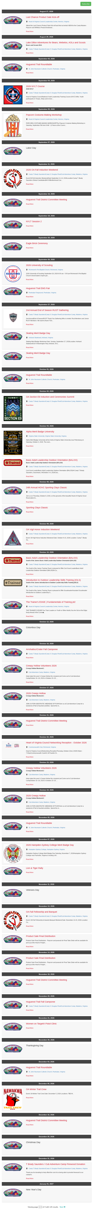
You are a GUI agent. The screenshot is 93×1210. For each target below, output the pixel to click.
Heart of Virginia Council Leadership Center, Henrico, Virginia (49, 21)
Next (62, 1207)
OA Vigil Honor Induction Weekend (43, 529)
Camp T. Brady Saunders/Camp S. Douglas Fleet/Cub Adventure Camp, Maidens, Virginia (58, 49)
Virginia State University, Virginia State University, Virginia (47, 436)
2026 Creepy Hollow (36, 693)
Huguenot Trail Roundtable (39, 64)
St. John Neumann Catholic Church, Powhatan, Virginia (47, 69)
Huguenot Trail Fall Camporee (40, 1002)
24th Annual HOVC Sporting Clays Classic (46, 487)
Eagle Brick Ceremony (37, 243)
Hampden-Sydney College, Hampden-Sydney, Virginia (47, 849)
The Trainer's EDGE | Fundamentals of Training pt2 (50, 602)
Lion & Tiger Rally (34, 868)
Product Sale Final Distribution (40, 936)
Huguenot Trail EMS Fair (38, 288)
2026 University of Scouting (39, 265)
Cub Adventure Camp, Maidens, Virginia (42, 672)
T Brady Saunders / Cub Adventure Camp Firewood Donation (55, 1164)
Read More (29, 31)
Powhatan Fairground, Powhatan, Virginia (42, 293)
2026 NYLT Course (35, 86)
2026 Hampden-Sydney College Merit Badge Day (50, 845)
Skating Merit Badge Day (38, 333)
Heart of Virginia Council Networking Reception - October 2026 (56, 742)
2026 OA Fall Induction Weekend (42, 170)
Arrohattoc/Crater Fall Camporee (42, 649)
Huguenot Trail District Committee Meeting (46, 199)
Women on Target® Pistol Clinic (41, 1023)
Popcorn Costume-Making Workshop (44, 115)
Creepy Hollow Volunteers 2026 (41, 665)
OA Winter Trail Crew (36, 1089)
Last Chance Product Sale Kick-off (42, 17)
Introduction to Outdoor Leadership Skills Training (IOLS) (53, 580)
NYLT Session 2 (34, 221)
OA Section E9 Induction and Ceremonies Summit (50, 397)
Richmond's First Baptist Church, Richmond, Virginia (46, 270)
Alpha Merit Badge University (40, 431)
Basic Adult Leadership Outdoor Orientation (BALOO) (52, 460)
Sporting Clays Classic (37, 507)
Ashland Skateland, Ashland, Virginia (41, 338)
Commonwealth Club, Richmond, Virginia (42, 747)
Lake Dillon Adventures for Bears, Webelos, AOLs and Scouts (55, 42)
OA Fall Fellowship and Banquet (41, 912)
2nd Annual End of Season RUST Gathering (47, 310)
